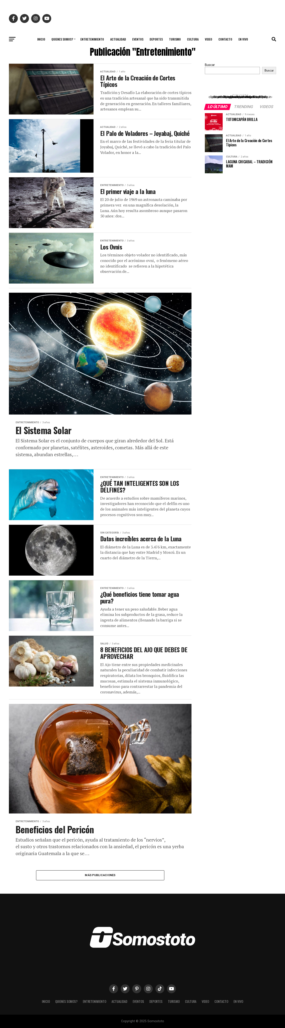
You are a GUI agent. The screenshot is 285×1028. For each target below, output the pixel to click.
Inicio (41, 39)
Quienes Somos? (62, 39)
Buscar (210, 65)
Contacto (225, 39)
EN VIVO (243, 39)
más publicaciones (100, 875)
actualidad (118, 39)
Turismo (175, 39)
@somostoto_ (240, 97)
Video (208, 39)
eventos (137, 39)
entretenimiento (92, 39)
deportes (156, 39)
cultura (193, 39)
